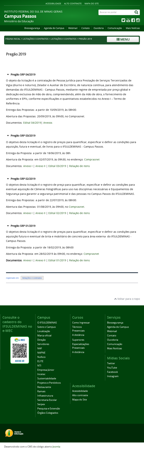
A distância (78, 335)
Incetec (41, 374)
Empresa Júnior (45, 369)
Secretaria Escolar (47, 400)
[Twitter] (123, 21)
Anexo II (40, 166)
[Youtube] (128, 21)
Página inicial (12, 39)
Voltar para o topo (128, 299)
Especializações (80, 344)
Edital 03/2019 (57, 166)
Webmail (72, 28)
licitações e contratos (63, 39)
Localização (43, 331)
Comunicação (115, 28)
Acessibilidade (53, 3)
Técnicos (77, 327)
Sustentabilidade (46, 378)
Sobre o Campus (46, 327)
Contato (85, 28)
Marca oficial (44, 335)
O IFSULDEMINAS (47, 322)
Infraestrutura (45, 395)
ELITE (40, 361)
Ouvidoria (99, 28)
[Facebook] (133, 21)
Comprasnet (76, 206)
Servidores (43, 344)
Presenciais (78, 330)
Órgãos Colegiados (47, 412)
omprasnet (93, 159)
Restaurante (44, 387)
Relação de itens (79, 166)
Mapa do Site (92, 3)
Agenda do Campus (54, 28)
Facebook (112, 372)
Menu (125, 39)
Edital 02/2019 (57, 213)
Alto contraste (73, 3)
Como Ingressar (81, 322)
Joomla (56, 446)
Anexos (47, 122)
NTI (39, 365)
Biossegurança (32, 28)
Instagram (112, 376)
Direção (41, 339)
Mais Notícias (133, 28)
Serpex (41, 404)
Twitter (111, 363)
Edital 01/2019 (57, 260)
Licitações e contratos (35, 39)
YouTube (112, 367)
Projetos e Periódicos (49, 382)
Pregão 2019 (16, 54)
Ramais (41, 391)
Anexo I (27, 166)
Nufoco (41, 357)
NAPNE (41, 352)
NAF (39, 348)
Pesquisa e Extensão (48, 408)
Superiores (78, 339)
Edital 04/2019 (32, 122)
